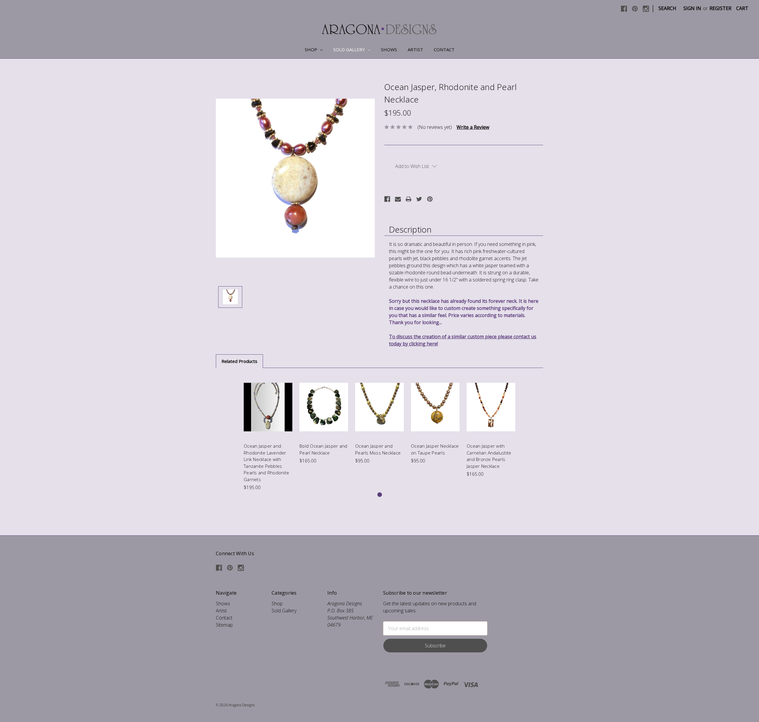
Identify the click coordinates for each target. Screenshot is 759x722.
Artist (415, 49)
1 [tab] (379, 494)
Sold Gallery (349, 49)
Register (720, 8)
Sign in (692, 8)
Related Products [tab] (239, 361)
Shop (311, 49)
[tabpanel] (268, 433)
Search (667, 8)
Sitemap (224, 625)
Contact (444, 49)
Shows (389, 49)
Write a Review (473, 127)
